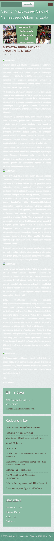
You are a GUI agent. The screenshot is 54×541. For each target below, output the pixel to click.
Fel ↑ (51, 536)
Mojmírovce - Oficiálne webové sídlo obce (25, 437)
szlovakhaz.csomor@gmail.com (20, 408)
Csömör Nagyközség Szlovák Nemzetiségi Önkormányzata (25, 14)
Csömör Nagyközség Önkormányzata (23, 427)
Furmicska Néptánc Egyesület (19, 432)
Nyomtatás (23, 536)
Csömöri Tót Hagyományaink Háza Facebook (26, 482)
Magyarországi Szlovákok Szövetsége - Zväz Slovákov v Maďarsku (26, 463)
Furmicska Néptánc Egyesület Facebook (24, 488)
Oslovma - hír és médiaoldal (18, 469)
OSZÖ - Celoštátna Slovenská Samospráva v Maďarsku (26, 455)
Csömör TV (11, 448)
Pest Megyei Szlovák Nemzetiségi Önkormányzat (21, 476)
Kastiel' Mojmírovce (15, 443)
